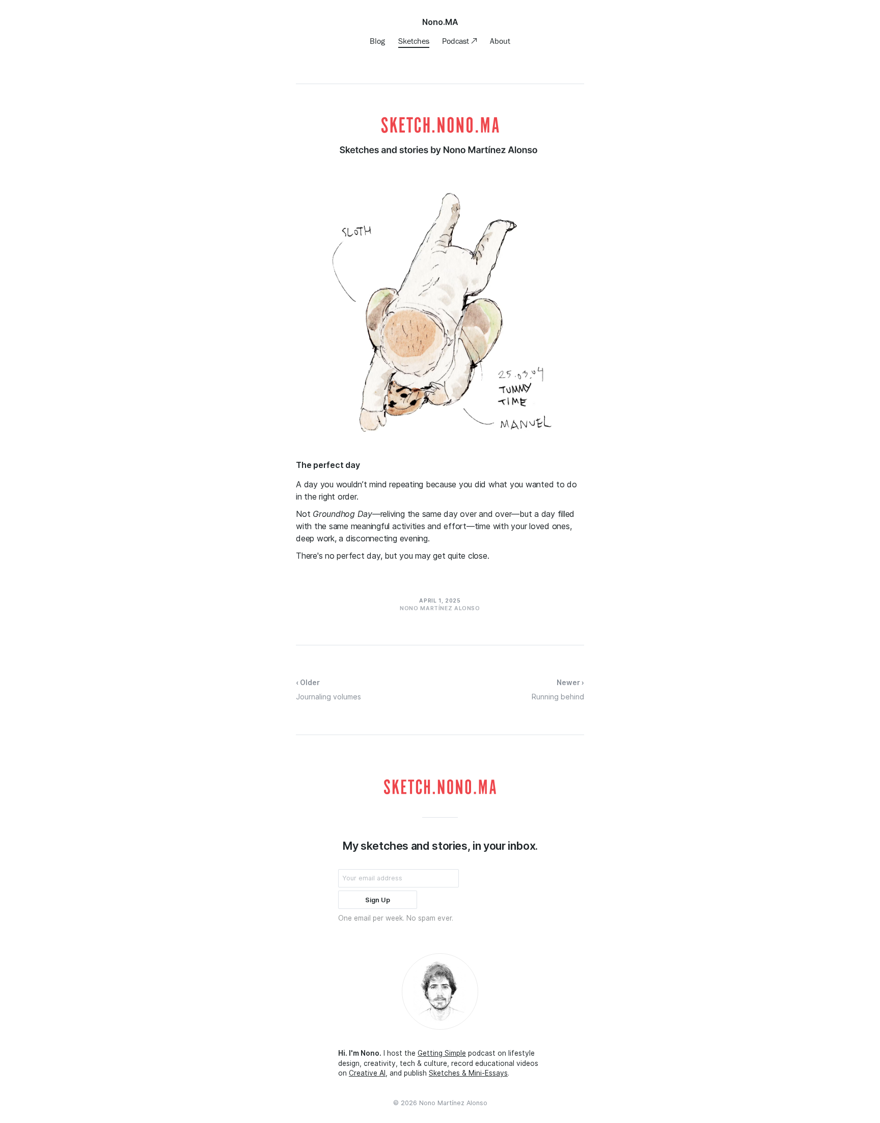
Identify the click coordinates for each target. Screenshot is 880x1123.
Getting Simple (442, 1053)
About (500, 41)
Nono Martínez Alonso (453, 1103)
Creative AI (367, 1073)
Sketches (413, 41)
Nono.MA (440, 22)
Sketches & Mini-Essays (468, 1073)
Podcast (456, 41)
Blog (377, 41)
